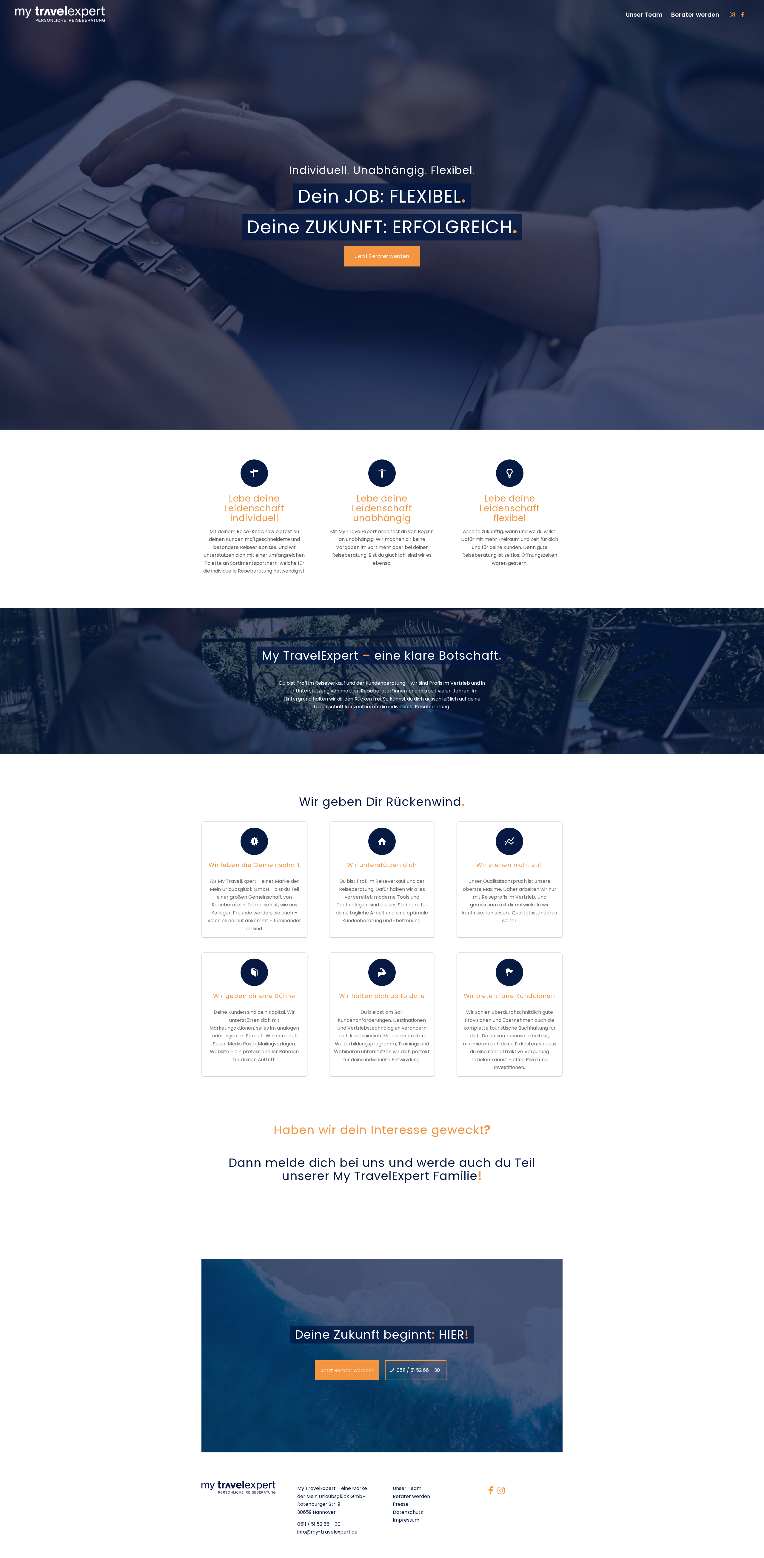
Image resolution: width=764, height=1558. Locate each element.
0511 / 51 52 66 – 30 (319, 1524)
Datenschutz (408, 1512)
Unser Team (407, 1488)
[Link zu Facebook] (742, 14)
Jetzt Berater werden (382, 256)
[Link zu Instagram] (732, 14)
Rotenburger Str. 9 (318, 1504)
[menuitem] (643, 15)
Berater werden (411, 1496)
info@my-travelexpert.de (327, 1531)
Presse (401, 1504)
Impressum (406, 1520)
